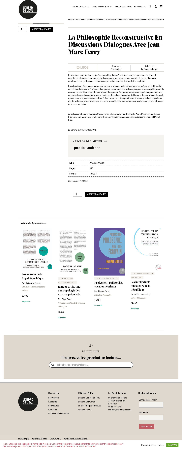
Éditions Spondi (85, 410)
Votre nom (143, 412)
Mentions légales (39, 438)
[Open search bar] (149, 6)
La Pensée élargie (149, 69)
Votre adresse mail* (148, 400)
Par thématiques (101, 7)
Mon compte (23, 438)
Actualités (52, 410)
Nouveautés (53, 406)
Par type (138, 7)
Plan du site (55, 438)
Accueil (71, 19)
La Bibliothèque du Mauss (89, 406)
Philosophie (99, 19)
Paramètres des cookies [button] (152, 445)
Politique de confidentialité (75, 438)
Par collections (123, 7)
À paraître (52, 402)
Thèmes (90, 19)
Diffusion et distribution (58, 414)
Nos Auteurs (53, 398)
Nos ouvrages (80, 19)
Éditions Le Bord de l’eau (89, 398)
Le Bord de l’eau (79, 7)
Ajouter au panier (41, 29)
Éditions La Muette (86, 402)
